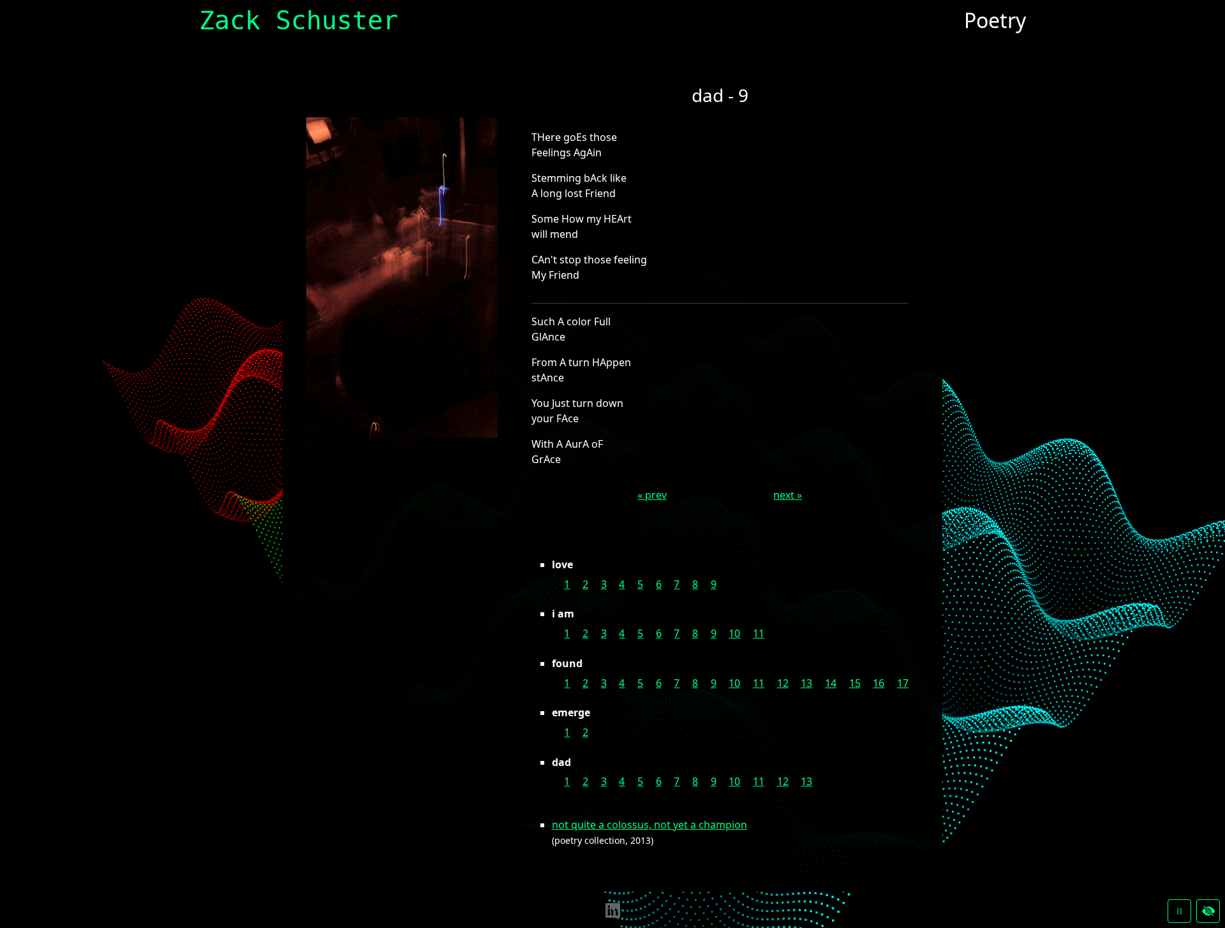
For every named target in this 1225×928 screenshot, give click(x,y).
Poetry (995, 20)
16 (878, 683)
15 (855, 683)
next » (787, 495)
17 (903, 683)
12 (783, 683)
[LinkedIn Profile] (612, 909)
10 (734, 633)
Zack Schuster (298, 20)
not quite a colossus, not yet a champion (649, 825)
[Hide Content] (1208, 911)
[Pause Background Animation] (1179, 911)
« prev (652, 495)
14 (830, 683)
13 (806, 683)
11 (758, 633)
